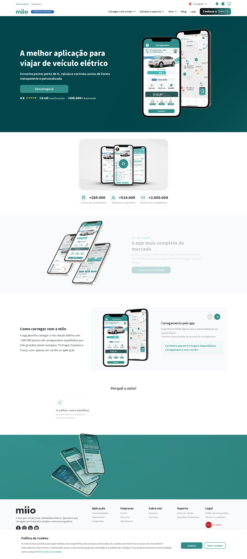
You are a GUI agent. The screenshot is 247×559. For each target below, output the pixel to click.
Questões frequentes (188, 517)
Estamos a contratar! (42, 11)
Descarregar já (44, 89)
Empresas (36, 4)
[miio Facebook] (18, 528)
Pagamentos (98, 517)
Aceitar (192, 545)
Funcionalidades (100, 513)
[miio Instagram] (24, 528)
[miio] (22, 11)
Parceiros (125, 517)
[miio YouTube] (36, 528)
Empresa (153, 513)
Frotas (123, 513)
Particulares (22, 4)
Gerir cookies (215, 545)
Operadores (126, 521)
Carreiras (153, 517)
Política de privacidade (216, 513)
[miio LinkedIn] (30, 528)
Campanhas (98, 521)
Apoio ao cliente (185, 513)
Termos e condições (215, 517)
